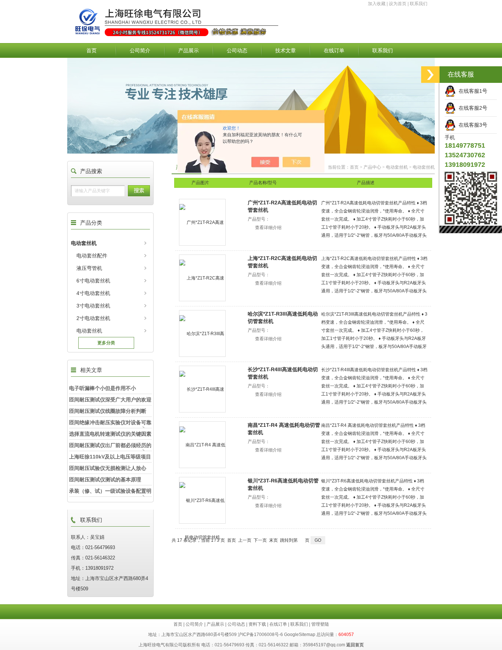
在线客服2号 (471, 108)
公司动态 (237, 50)
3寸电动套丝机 (93, 306)
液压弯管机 (89, 268)
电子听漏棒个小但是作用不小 (102, 388)
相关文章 (91, 370)
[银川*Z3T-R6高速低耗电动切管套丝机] (202, 500)
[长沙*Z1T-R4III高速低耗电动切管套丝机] (202, 389)
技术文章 (285, 50)
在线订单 (334, 50)
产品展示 (188, 50)
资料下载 (257, 624)
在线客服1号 (471, 91)
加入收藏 (377, 3)
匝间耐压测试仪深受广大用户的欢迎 (110, 400)
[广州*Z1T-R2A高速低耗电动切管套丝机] (202, 222)
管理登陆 (320, 624)
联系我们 (418, 3)
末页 (273, 540)
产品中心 (372, 167)
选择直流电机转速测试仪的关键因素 (110, 434)
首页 (91, 50)
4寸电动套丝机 (93, 293)
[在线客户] (430, 74)
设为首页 (397, 3)
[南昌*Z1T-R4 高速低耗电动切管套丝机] (202, 444)
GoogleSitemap (299, 634)
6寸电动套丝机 (93, 281)
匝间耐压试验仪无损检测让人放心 (107, 468)
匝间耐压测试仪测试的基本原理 (105, 479)
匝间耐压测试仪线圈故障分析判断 (107, 411)
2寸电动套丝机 (93, 318)
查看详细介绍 (268, 227)
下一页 (260, 540)
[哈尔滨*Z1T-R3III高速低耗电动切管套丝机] (202, 333)
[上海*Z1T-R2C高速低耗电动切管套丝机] (202, 277)
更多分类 (106, 342)
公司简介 (140, 50)
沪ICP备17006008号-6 (260, 634)
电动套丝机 (84, 243)
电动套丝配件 (91, 256)
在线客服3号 (471, 125)
